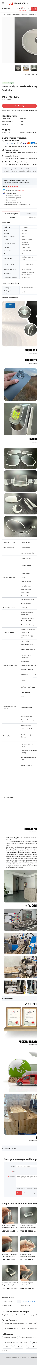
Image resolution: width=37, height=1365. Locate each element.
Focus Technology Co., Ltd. (25, 1357)
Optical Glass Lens (9, 1342)
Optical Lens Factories (27, 1338)
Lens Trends (18, 1347)
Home (3, 14)
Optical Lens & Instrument (27, 14)
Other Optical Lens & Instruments (14, 1324)
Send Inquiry (19, 106)
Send (18, 1193)
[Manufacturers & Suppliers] (18, 3)
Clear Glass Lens (24, 1342)
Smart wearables (7, 1305)
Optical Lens (32, 1324)
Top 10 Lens (7, 1347)
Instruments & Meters (13, 14)
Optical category (25, 1305)
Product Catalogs (29, 1301)
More (3, 1350)
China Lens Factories (10, 1338)
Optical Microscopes (10, 1328)
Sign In (5, 205)
